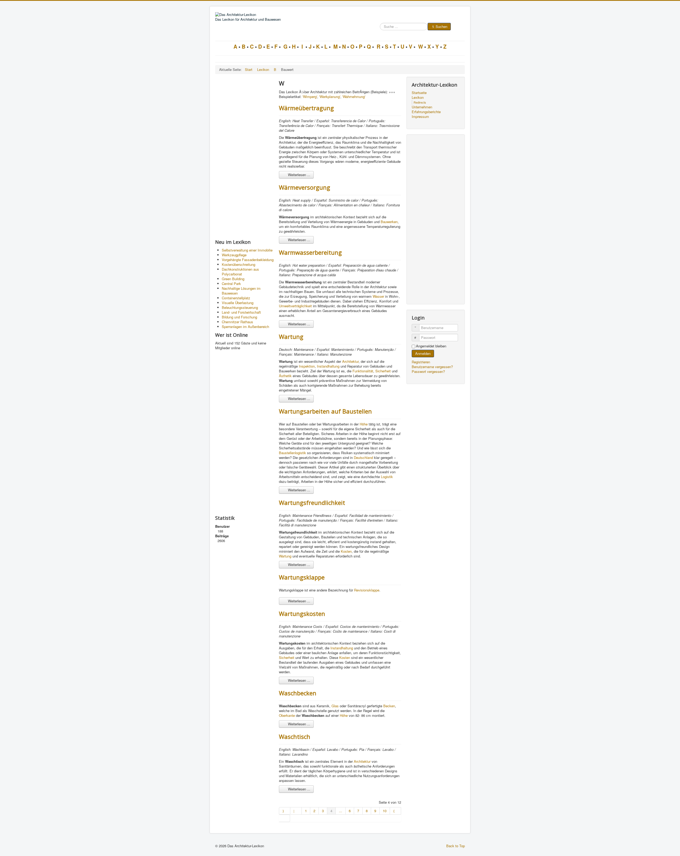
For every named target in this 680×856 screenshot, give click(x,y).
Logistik (387, 476)
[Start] (284, 811)
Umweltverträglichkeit (295, 305)
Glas (335, 705)
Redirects (420, 102)
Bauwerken (389, 221)
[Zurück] (295, 811)
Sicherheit (383, 370)
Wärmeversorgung (304, 187)
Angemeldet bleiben (431, 346)
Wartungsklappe (302, 577)
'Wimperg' (310, 96)
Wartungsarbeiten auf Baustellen (325, 411)
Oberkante (287, 715)
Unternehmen (422, 107)
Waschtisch (294, 736)
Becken (389, 705)
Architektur (350, 361)
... (340, 810)
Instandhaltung (328, 366)
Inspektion (307, 366)
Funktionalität (362, 370)
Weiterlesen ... (298, 174)
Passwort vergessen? (428, 371)
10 (384, 810)
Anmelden (423, 353)
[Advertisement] (244, 156)
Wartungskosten (302, 613)
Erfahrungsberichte (426, 111)
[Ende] (284, 818)
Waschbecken (297, 693)
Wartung (291, 336)
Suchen (441, 26)
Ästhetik (285, 375)
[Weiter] (395, 811)
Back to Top (455, 845)
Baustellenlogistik (292, 452)
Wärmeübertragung (306, 108)
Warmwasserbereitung (310, 252)
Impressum (420, 116)
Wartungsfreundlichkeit (312, 502)
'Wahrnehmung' (353, 96)
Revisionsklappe (366, 590)
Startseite (419, 92)
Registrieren (421, 361)
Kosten (346, 551)
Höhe (364, 424)
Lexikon (418, 97)
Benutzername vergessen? (432, 366)
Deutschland (363, 457)
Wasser (378, 296)
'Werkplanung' (329, 96)
